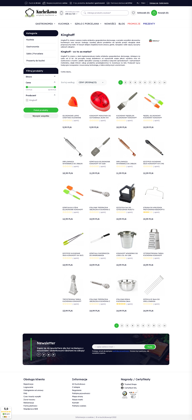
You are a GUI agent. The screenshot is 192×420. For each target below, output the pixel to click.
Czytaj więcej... (66, 72)
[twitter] (44, 355)
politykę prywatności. (121, 351)
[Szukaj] (85, 13)
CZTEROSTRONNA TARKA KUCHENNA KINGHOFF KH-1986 (153, 255)
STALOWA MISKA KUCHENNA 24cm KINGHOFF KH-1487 (124, 301)
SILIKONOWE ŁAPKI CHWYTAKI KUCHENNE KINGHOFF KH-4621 (72, 118)
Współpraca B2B (30, 409)
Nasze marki (77, 399)
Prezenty (149, 23)
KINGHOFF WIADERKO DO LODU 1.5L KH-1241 (127, 254)
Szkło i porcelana (87, 23)
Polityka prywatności (81, 393)
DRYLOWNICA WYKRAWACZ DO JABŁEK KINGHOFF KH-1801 (73, 164)
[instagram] (54, 355)
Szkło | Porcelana (34, 53)
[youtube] (49, 355)
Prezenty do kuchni (35, 60)
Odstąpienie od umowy (33, 390)
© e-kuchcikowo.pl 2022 (106, 417)
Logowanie (28, 387)
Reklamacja (28, 403)
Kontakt (75, 403)
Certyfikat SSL (130, 388)
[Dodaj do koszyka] (81, 98)
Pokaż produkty (41, 110)
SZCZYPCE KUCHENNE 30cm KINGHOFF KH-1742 (153, 163)
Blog (122, 23)
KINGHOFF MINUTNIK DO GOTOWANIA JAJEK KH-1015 (100, 118)
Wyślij (149, 347)
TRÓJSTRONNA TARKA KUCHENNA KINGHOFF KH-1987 (72, 301)
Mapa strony (77, 396)
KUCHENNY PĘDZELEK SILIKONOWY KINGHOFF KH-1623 (126, 118)
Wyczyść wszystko (41, 116)
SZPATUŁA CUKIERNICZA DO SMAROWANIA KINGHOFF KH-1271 (99, 255)
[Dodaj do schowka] (81, 92)
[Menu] (137, 391)
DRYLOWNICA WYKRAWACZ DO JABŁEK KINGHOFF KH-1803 (126, 164)
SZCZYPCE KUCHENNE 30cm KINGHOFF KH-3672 (73, 254)
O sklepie (76, 387)
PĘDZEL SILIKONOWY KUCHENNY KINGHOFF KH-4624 (152, 118)
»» (164, 82)
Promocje (134, 23)
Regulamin (76, 390)
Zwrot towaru (29, 399)
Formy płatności (30, 406)
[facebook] (39, 355)
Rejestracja (28, 384)
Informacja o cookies (84, 417)
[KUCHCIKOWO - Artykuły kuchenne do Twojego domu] (40, 13)
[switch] (133, 396)
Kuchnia (64, 23)
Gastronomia (44, 23)
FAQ (25, 393)
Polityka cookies (79, 406)
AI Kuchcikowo (78, 384)
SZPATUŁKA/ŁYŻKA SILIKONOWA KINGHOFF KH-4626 (73, 210)
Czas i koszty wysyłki (32, 396)
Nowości (110, 23)
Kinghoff (33, 100)
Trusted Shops (130, 384)
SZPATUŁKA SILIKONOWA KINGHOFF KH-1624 (99, 163)
